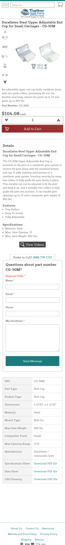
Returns (39, 539)
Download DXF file (46, 479)
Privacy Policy (48, 533)
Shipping (26, 539)
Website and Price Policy (22, 533)
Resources (48, 528)
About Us (16, 528)
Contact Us (32, 528)
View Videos (35, 245)
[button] (5, 82)
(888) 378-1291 (42, 257)
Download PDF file (45, 463)
